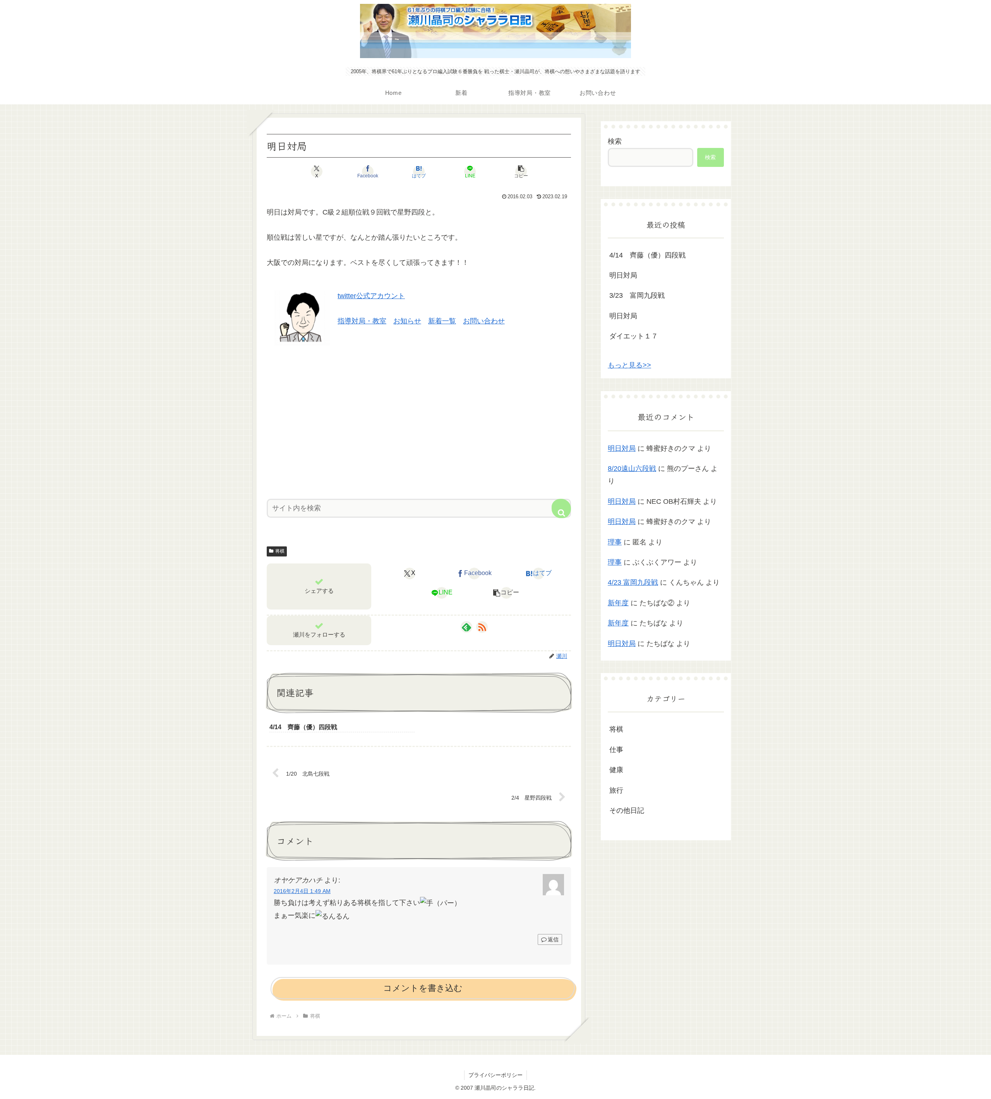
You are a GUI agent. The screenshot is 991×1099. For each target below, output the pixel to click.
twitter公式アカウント (371, 296)
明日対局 (623, 275)
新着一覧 (442, 321)
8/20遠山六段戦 (632, 468)
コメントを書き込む (423, 988)
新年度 (618, 603)
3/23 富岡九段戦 (637, 295)
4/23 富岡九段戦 (633, 582)
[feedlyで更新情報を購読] (466, 627)
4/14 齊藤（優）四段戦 (647, 255)
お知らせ (407, 321)
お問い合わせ (484, 321)
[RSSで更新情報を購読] (482, 627)
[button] (521, 171)
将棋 (280, 551)
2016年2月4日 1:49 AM (302, 891)
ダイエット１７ (633, 336)
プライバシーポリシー (495, 1075)
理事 (615, 542)
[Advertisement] (419, 419)
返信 (553, 939)
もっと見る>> (629, 365)
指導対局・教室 (362, 321)
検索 (615, 141)
